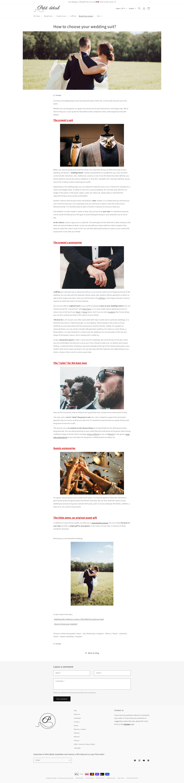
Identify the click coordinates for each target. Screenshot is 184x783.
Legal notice (121, 778)
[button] (37, 16)
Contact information (132, 778)
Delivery (76, 733)
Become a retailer (80, 729)
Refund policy (79, 778)
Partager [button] (58, 95)
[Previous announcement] (34, 2)
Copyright (77, 748)
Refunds (77, 737)
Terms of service (100, 778)
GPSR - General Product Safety (84, 744)
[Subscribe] (69, 760)
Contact (76, 722)
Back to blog (93, 653)
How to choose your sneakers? (66, 624)
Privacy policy (89, 778)
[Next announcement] (149, 2)
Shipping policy (111, 778)
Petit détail (53, 778)
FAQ (75, 710)
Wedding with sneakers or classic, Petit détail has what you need (79, 619)
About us (77, 714)
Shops (76, 725)
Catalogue (77, 718)
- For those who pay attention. (65, 778)
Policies (76, 740)
